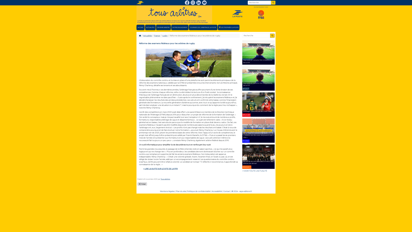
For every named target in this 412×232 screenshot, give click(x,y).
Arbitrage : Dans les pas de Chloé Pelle (257, 111)
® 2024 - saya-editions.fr (242, 191)
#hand (246, 141)
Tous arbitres (165, 179)
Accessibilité (217, 191)
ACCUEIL (140, 27)
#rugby (246, 115)
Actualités (147, 36)
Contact (226, 191)
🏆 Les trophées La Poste (229, 27)
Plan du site (181, 191)
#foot (246, 89)
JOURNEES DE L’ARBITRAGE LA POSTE (203, 27)
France (157, 36)
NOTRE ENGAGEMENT (179, 27)
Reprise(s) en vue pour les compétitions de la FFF (257, 84)
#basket (247, 167)
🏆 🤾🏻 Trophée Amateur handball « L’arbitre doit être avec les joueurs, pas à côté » (258, 135)
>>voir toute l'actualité (254, 171)
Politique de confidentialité (198, 191)
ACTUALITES (150, 27)
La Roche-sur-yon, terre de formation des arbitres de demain (258, 162)
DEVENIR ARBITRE (163, 27)
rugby (165, 36)
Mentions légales (167, 191)
